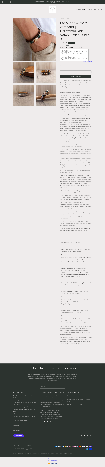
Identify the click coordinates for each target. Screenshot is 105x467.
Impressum (66, 453)
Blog (14, 428)
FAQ (14, 413)
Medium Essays (16, 430)
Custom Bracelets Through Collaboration (22, 407)
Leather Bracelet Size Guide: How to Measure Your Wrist (24, 410)
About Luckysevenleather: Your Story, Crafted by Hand (24, 396)
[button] (3, 9)
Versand (52, 453)
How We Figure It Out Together (20, 400)
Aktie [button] (62, 350)
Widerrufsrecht (36, 453)
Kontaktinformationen (59, 453)
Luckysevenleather (20, 453)
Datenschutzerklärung (45, 453)
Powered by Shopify (28, 453)
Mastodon (2, 466)
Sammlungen (16, 425)
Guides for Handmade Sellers (20, 420)
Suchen (15, 423)
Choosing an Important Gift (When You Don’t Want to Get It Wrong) (25, 403)
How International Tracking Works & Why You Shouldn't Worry (24, 417)
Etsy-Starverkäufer (73, 392)
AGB (71, 453)
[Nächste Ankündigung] (72, 2)
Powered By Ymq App (87, 61)
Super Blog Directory (52, 460)
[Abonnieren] (63, 387)
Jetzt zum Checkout (76, 76)
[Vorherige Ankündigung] (32, 2)
